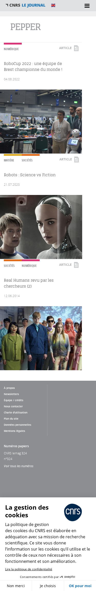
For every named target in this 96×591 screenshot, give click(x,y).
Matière (9, 160)
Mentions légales (14, 431)
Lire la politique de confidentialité (28, 569)
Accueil (25, 5)
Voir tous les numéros (18, 466)
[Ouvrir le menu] (87, 5)
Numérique (11, 49)
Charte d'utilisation (15, 412)
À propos (9, 388)
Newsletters (11, 394)
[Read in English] (53, 5)
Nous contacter (13, 406)
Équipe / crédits (13, 400)
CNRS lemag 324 (15, 453)
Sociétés (27, 160)
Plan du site (11, 418)
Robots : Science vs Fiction (30, 174)
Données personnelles (17, 424)
